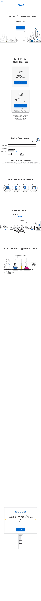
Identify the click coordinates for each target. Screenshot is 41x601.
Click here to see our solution (20, 122)
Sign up (20, 82)
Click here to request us (20, 119)
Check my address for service (20, 31)
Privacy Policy (20, 221)
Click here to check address (20, 116)
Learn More (20, 216)
